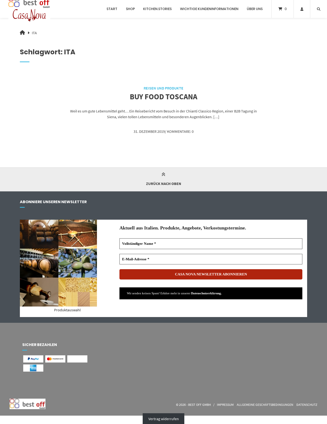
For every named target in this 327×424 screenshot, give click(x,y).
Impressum (225, 405)
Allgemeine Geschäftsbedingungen (265, 405)
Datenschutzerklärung (206, 293)
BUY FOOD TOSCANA (163, 96)
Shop (130, 8)
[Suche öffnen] (318, 9)
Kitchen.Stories (157, 8)
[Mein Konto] (302, 9)
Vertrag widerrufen (163, 418)
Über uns (255, 8)
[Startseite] (29, 9)
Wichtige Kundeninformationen (209, 8)
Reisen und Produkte (163, 88)
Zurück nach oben (163, 183)
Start (112, 8)
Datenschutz (306, 405)
